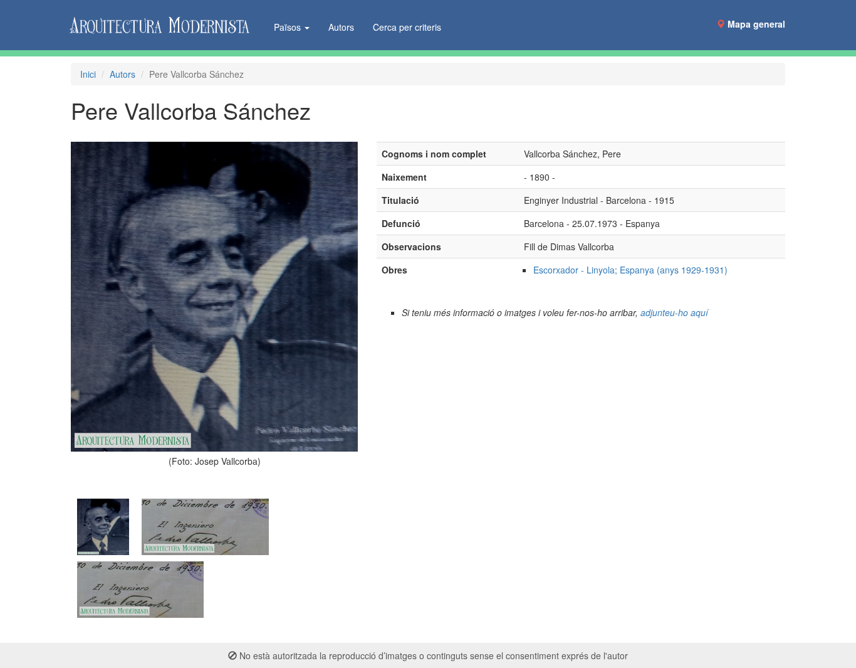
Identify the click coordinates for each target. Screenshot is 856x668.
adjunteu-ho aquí (674, 312)
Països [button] (288, 27)
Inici (88, 74)
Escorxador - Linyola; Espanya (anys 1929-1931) (630, 269)
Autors (341, 27)
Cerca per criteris (407, 27)
